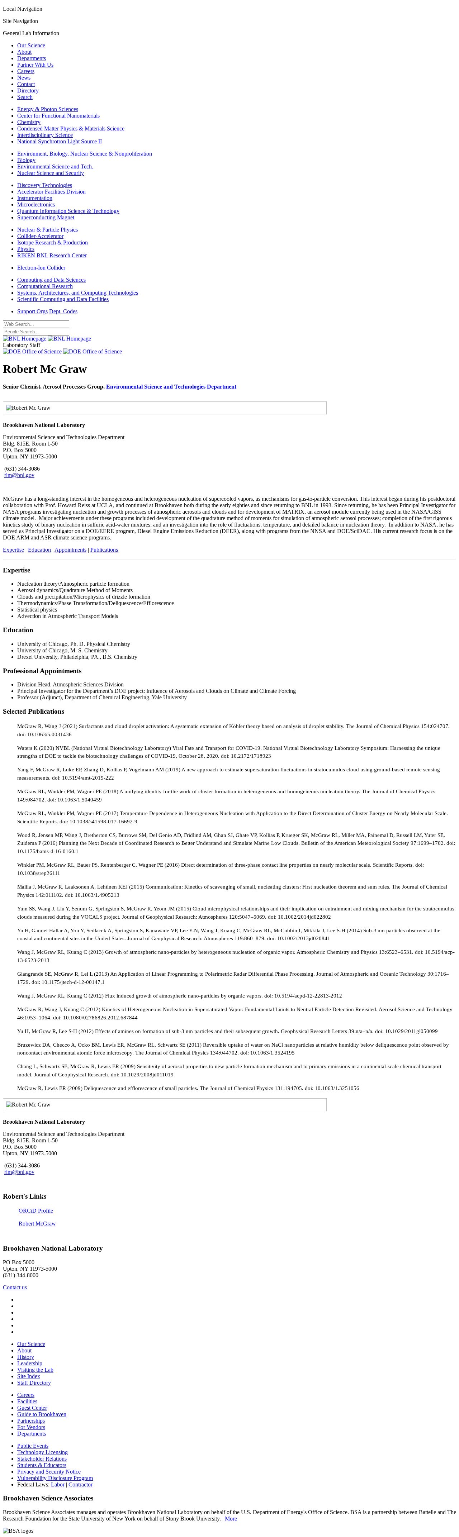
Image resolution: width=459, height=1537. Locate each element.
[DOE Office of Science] (62, 351)
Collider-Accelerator (40, 236)
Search (25, 97)
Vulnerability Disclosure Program (55, 1478)
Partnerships (31, 1421)
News (23, 78)
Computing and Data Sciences (51, 280)
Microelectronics (36, 204)
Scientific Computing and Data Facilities (63, 299)
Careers (25, 71)
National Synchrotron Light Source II (59, 141)
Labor (58, 1484)
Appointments (70, 550)
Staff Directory (34, 1383)
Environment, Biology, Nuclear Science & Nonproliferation (84, 154)
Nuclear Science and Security (50, 173)
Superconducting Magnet (45, 217)
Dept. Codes (63, 311)
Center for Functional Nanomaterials (58, 116)
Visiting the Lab (35, 1370)
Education (39, 550)
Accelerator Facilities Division (51, 192)
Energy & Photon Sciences (47, 109)
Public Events (32, 1446)
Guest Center (32, 1408)
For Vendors (31, 1427)
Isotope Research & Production (52, 242)
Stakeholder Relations (42, 1459)
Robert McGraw (37, 1223)
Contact (26, 84)
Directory (28, 90)
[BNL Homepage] (47, 339)
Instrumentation (34, 198)
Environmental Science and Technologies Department (171, 387)
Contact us (15, 1287)
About (24, 52)
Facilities (27, 1401)
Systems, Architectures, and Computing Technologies (77, 293)
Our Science (31, 45)
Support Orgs (32, 311)
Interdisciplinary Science (45, 135)
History (25, 1357)
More (231, 1518)
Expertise (13, 550)
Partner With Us (35, 65)
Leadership (29, 1363)
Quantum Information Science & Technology (68, 211)
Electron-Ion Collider (41, 268)
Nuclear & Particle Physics (47, 230)
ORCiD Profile (36, 1211)
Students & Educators (41, 1465)
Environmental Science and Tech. (55, 166)
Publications (104, 550)
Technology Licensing (42, 1452)
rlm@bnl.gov (19, 475)
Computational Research (45, 286)
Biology (26, 160)
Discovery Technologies (44, 185)
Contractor (80, 1484)
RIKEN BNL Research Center (52, 255)
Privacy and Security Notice (49, 1472)
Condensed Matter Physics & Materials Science (70, 128)
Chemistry (29, 122)
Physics (25, 249)
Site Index (28, 1376)
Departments (31, 58)
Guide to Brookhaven (41, 1414)
